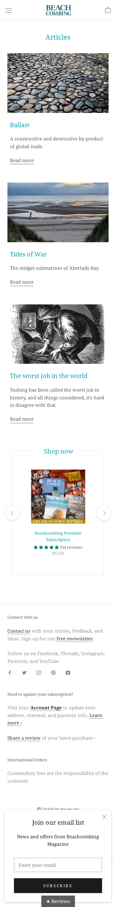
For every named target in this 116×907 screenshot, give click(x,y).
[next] (103, 513)
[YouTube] (68, 672)
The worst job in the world (49, 376)
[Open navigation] (9, 10)
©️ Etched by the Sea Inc (58, 809)
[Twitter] (24, 672)
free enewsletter (74, 638)
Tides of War (28, 254)
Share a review (24, 738)
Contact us (18, 631)
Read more (22, 160)
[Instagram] (39, 672)
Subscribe (57, 885)
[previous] (12, 513)
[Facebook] (9, 672)
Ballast (19, 125)
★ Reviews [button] (58, 901)
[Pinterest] (53, 672)
